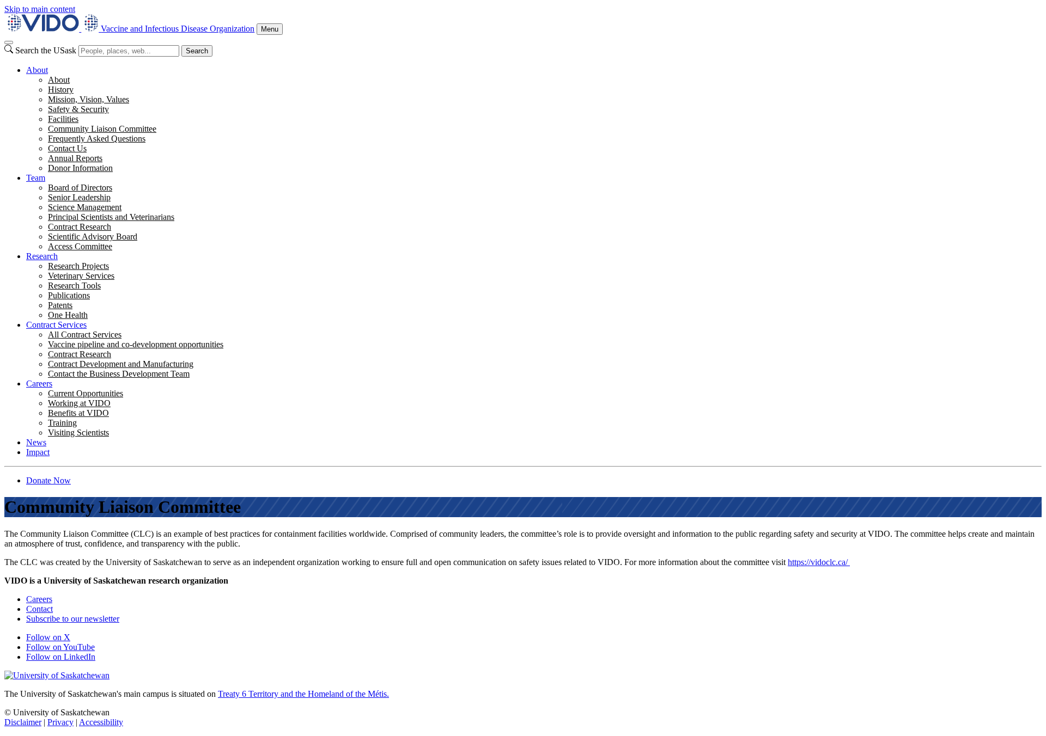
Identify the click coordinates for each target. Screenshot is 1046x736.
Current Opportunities (85, 393)
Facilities (63, 119)
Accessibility (101, 722)
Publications (69, 295)
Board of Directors (80, 187)
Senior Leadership (79, 197)
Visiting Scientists (78, 432)
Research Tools (74, 285)
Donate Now (48, 480)
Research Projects (78, 266)
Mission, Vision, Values (88, 99)
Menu (269, 29)
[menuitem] (534, 119)
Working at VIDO (79, 403)
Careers (39, 383)
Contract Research (79, 226)
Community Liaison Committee (102, 128)
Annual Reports (75, 158)
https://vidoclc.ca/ (819, 562)
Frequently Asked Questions (96, 138)
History (61, 89)
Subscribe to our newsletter (72, 618)
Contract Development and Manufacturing (120, 364)
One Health (68, 315)
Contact (39, 609)
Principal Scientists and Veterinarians (111, 217)
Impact (38, 452)
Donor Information (80, 168)
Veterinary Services (81, 275)
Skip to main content (39, 9)
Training (62, 422)
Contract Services (56, 324)
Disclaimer (22, 722)
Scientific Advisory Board (92, 236)
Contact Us (67, 148)
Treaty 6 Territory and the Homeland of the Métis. (303, 693)
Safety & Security (78, 109)
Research (42, 256)
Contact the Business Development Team (119, 373)
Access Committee (80, 246)
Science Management (84, 207)
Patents (60, 305)
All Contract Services (84, 334)
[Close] (8, 42)
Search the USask (45, 50)
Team (35, 177)
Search (197, 51)
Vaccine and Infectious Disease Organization (177, 28)
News (36, 442)
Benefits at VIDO (78, 413)
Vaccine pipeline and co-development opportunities (135, 344)
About (37, 70)
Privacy (60, 722)
